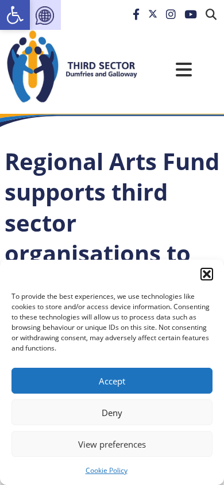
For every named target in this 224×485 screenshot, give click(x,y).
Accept (112, 381)
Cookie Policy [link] (107, 470)
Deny (112, 412)
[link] (15, 15)
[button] (207, 274)
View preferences (112, 444)
